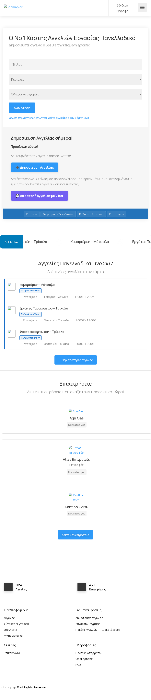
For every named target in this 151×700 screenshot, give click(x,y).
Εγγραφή (122, 11)
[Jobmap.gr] (13, 2)
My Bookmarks (13, 635)
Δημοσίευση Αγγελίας (89, 618)
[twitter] (17, 692)
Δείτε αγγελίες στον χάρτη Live (68, 118)
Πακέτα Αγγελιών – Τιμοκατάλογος (98, 630)
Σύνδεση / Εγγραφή (16, 624)
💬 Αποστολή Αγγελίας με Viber (40, 196)
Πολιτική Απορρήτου (89, 653)
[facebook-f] (4, 692)
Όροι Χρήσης (84, 659)
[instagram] (10, 692)
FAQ (78, 665)
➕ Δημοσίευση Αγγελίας (35, 167)
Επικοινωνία (12, 653)
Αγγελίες (9, 618)
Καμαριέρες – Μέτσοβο (68, 241)
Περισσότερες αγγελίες (77, 360)
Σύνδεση (122, 5)
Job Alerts (10, 630)
